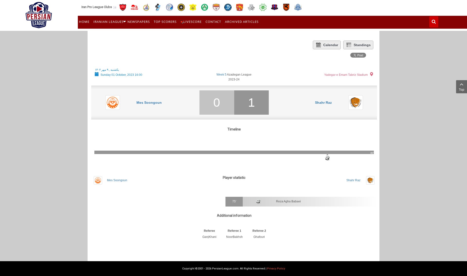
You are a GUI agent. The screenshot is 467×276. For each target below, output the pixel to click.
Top (461, 89)
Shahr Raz (323, 102)
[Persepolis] (122, 7)
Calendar (330, 45)
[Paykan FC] (158, 7)
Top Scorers (165, 21)
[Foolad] (216, 7)
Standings (362, 45)
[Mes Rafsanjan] (286, 7)
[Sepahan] (181, 7)
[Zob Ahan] (204, 7)
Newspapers (138, 21)
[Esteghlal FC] (169, 7)
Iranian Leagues (108, 21)
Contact (213, 21)
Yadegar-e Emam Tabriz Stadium (346, 75)
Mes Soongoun (149, 102)
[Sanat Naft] (193, 7)
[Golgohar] (228, 7)
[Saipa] (251, 7)
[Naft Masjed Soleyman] (146, 7)
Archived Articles (242, 21)
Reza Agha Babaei (288, 201)
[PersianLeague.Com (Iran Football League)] (39, 14)
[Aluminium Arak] (298, 7)
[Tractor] (134, 7)
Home (84, 21)
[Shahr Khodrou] (239, 7)
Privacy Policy (276, 268)
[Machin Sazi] (263, 7)
